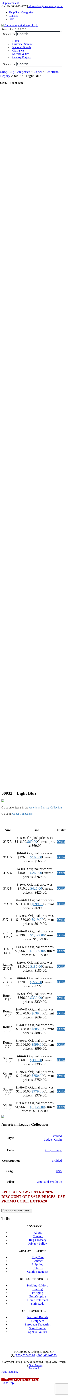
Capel (38, 72)
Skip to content (10, 3)
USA (59, 1171)
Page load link (9, 1371)
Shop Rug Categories (15, 72)
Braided (57, 1136)
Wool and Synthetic (49, 1181)
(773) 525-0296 (24, 1355)
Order (61, 841)
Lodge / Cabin (53, 1139)
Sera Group (35, 1365)
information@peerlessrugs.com (45, 6)
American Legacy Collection (45, 807)
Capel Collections (22, 813)
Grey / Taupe (53, 1150)
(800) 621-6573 (46, 1355)
